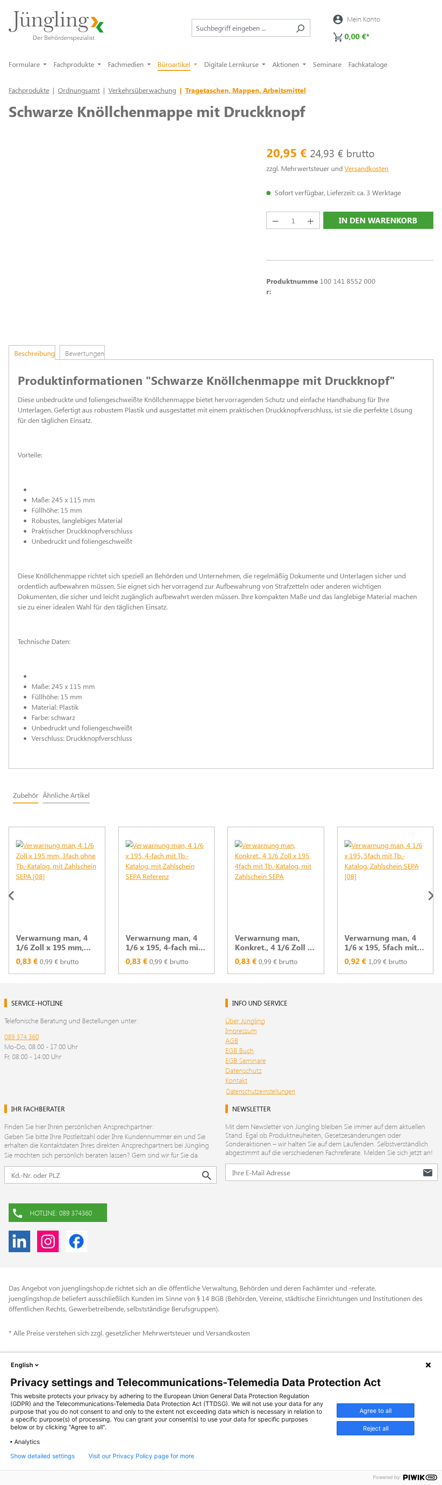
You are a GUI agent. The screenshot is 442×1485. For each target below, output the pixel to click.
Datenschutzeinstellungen (260, 1091)
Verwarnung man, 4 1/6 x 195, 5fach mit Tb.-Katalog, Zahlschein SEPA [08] (382, 942)
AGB (231, 1040)
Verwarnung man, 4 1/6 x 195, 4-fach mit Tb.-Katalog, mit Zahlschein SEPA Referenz (163, 942)
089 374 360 (21, 1036)
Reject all (375, 1428)
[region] (221, 895)
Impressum (241, 1030)
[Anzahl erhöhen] (311, 220)
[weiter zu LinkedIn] (19, 1241)
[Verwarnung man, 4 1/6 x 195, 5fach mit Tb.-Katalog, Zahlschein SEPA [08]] (385, 883)
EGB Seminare (245, 1060)
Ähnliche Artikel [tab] (66, 795)
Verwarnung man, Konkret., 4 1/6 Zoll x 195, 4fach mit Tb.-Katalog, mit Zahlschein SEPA (273, 942)
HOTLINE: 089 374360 (61, 1212)
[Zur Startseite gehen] (56, 26)
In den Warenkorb (378, 220)
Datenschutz (243, 1070)
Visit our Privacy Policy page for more (141, 1456)
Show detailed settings (42, 1456)
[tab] (32, 352)
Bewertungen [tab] (84, 353)
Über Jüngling (245, 1020)
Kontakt (236, 1080)
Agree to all (375, 1410)
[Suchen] (300, 28)
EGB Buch (239, 1050)
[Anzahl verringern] (275, 220)
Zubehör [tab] (25, 795)
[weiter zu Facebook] (76, 1241)
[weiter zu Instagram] (48, 1241)
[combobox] (241, 28)
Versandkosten (366, 168)
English (22, 1364)
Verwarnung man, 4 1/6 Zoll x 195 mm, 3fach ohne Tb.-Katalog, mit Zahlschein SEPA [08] (54, 942)
